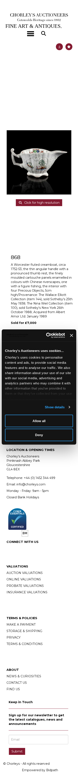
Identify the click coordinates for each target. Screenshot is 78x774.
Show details (55, 407)
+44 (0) (39, 478)
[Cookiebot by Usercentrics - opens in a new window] (48, 335)
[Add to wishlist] (69, 46)
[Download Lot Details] (59, 46)
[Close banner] (71, 335)
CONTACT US (16, 683)
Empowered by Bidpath (40, 770)
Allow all (39, 421)
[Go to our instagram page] (20, 549)
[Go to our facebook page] (10, 549)
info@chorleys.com (31, 484)
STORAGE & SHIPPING (24, 631)
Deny (39, 435)
